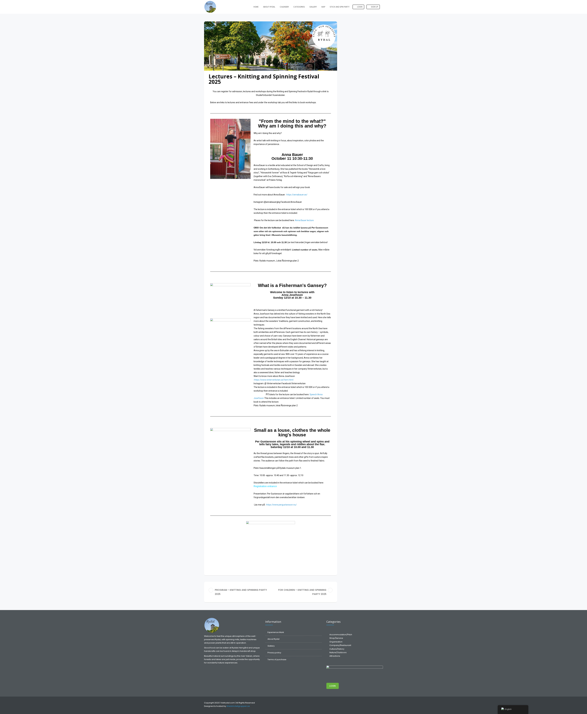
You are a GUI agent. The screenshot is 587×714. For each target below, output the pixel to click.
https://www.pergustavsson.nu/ (281, 504)
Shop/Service (336, 638)
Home (255, 7)
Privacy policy (274, 652)
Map (323, 7)
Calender (284, 7)
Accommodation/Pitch (340, 634)
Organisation (335, 641)
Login (359, 7)
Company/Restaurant (340, 645)
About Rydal (269, 7)
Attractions (334, 656)
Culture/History (336, 648)
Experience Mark (276, 632)
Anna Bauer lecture (304, 220)
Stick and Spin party (339, 7)
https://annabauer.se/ (296, 194)
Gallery (313, 7)
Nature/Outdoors (338, 652)
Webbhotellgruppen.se (238, 706)
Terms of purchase (277, 659)
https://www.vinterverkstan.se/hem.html (273, 380)
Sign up (374, 7)
